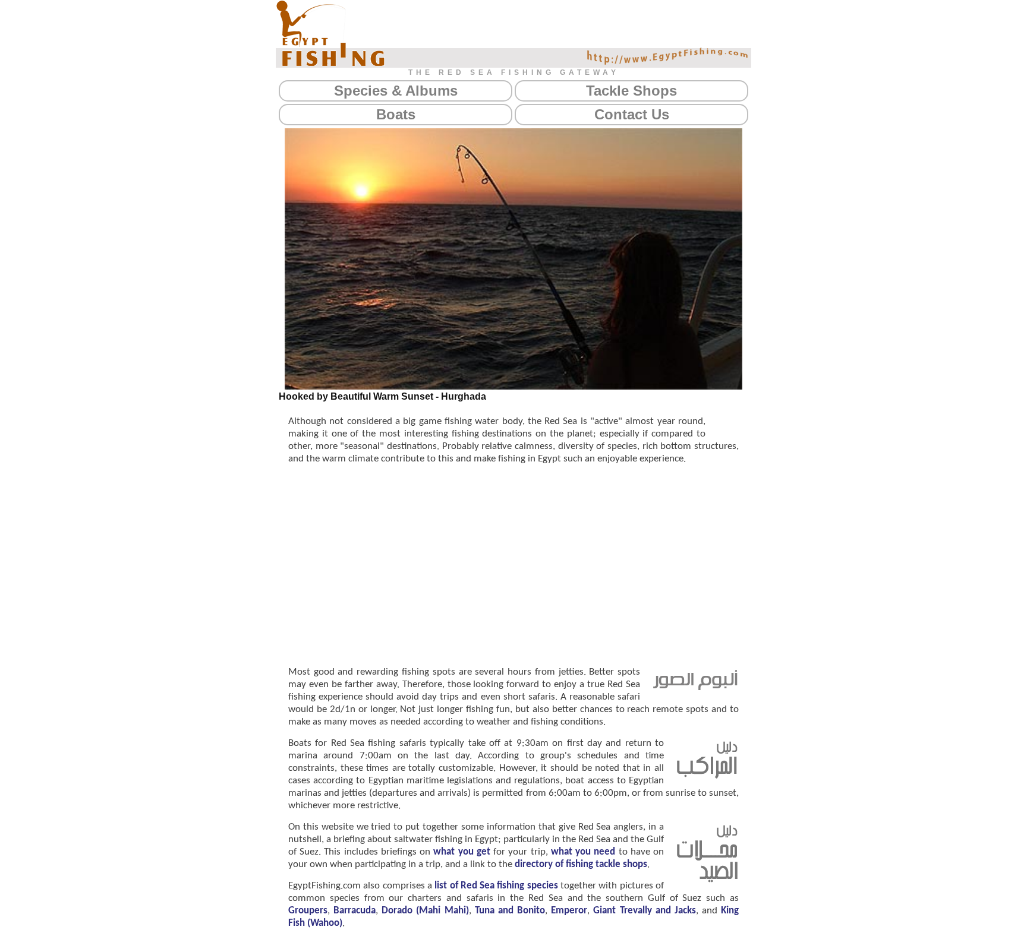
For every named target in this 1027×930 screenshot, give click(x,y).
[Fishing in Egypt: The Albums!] (695, 687)
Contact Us (631, 114)
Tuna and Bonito (510, 911)
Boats (395, 114)
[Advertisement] (513, 564)
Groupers (307, 911)
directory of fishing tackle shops (581, 864)
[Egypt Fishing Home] (330, 33)
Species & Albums (396, 91)
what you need (583, 852)
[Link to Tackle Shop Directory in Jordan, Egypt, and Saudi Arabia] (707, 880)
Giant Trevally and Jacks (644, 911)
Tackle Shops (631, 91)
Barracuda (354, 911)
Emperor (569, 911)
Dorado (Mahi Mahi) (425, 911)
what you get (461, 852)
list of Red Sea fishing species (496, 886)
